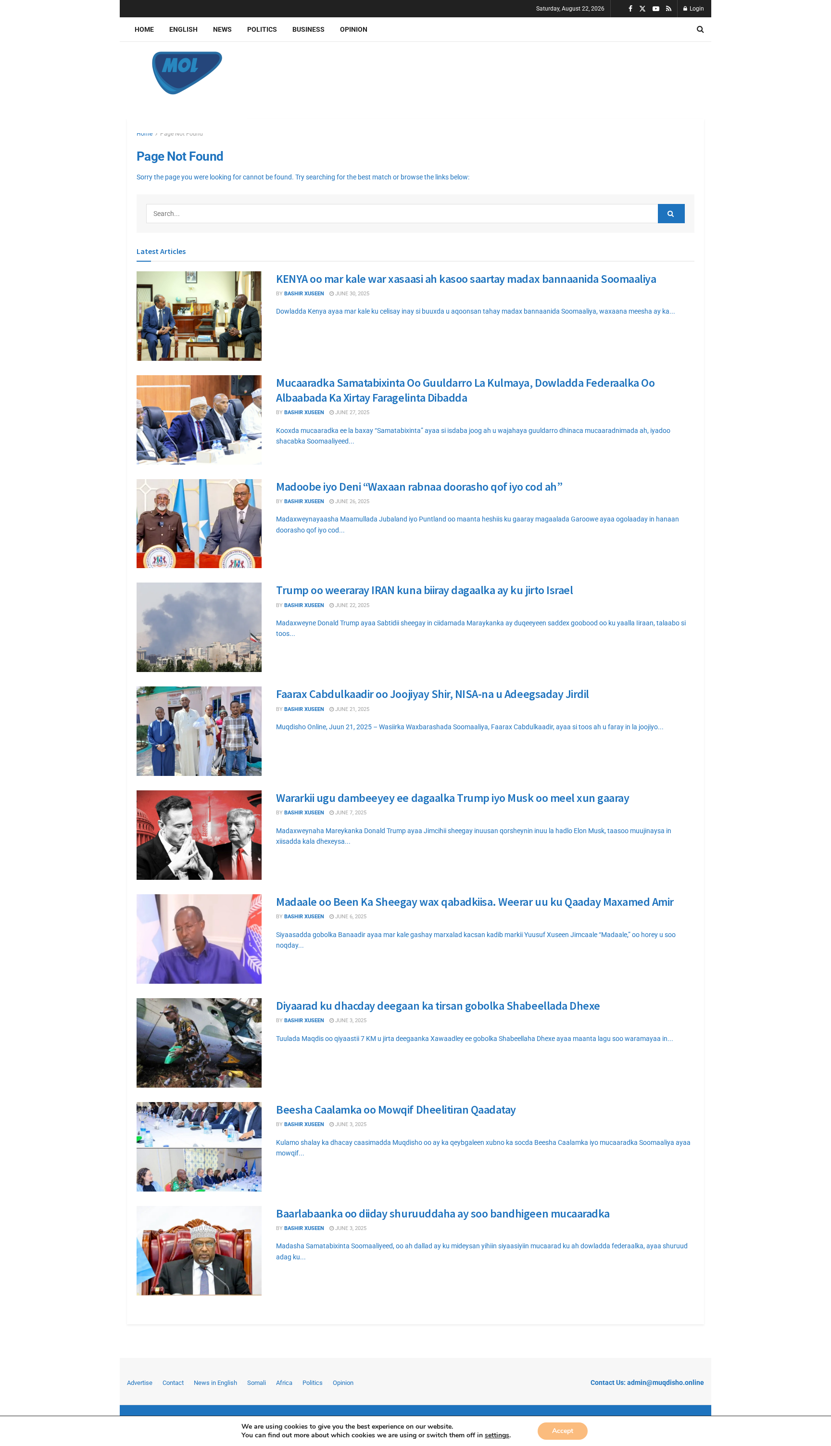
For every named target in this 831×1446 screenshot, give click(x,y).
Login (696, 8)
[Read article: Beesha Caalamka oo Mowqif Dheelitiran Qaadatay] (199, 1147)
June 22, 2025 (351, 605)
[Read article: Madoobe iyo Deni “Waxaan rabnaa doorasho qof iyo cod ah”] (199, 524)
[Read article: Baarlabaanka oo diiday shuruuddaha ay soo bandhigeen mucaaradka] (199, 1250)
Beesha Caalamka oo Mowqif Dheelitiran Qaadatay (396, 1109)
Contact (173, 1382)
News (222, 29)
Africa (284, 1382)
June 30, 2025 (351, 294)
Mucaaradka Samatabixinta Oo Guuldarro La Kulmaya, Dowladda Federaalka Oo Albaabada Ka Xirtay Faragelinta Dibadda (465, 390)
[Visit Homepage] (187, 73)
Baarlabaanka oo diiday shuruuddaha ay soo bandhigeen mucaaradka (443, 1213)
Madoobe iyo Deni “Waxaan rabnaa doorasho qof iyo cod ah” (419, 486)
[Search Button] (700, 29)
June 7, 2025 (350, 813)
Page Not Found (181, 133)
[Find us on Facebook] (630, 9)
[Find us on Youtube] (656, 9)
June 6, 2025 (350, 916)
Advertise (139, 1382)
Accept (562, 1430)
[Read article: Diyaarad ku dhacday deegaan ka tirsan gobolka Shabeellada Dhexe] (199, 1043)
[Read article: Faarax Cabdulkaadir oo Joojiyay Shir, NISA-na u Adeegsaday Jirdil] (199, 731)
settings (497, 1435)
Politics (262, 29)
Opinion (353, 29)
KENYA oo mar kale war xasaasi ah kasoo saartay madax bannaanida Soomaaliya (466, 278)
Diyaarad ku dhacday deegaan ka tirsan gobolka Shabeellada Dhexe (438, 1005)
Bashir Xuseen (304, 294)
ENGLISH (183, 29)
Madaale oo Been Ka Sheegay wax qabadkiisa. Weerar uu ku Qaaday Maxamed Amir (475, 901)
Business (308, 29)
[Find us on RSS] (668, 9)
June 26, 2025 (351, 501)
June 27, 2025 (351, 412)
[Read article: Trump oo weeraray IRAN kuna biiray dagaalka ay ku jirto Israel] (199, 627)
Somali (256, 1382)
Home (144, 29)
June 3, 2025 (350, 1020)
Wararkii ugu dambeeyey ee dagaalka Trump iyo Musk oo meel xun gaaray (452, 797)
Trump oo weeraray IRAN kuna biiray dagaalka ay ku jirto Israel (424, 590)
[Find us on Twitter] (642, 9)
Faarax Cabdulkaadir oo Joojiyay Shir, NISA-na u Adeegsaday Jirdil (432, 693)
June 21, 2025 (351, 709)
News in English (215, 1382)
